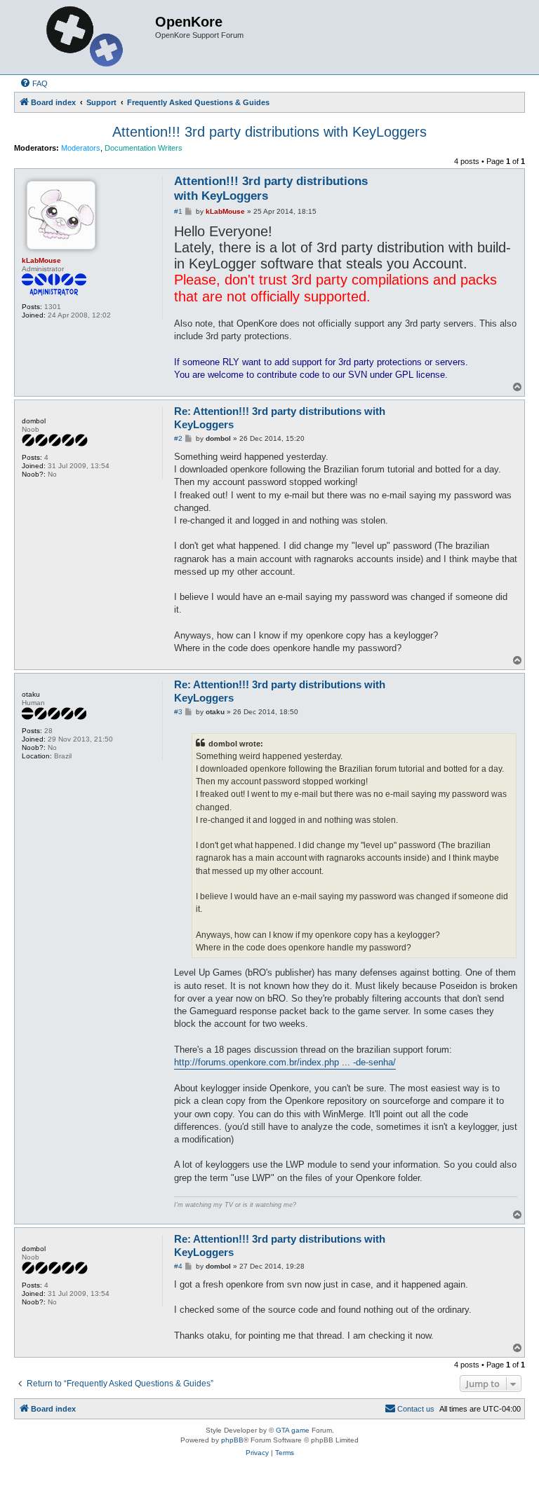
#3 (178, 712)
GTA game (293, 1430)
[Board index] (86, 37)
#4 (178, 1266)
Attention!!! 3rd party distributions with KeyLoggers (269, 131)
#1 (178, 211)
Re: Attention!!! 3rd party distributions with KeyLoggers (279, 417)
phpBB (232, 1440)
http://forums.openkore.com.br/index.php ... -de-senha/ (285, 1062)
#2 (178, 438)
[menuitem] (34, 83)
